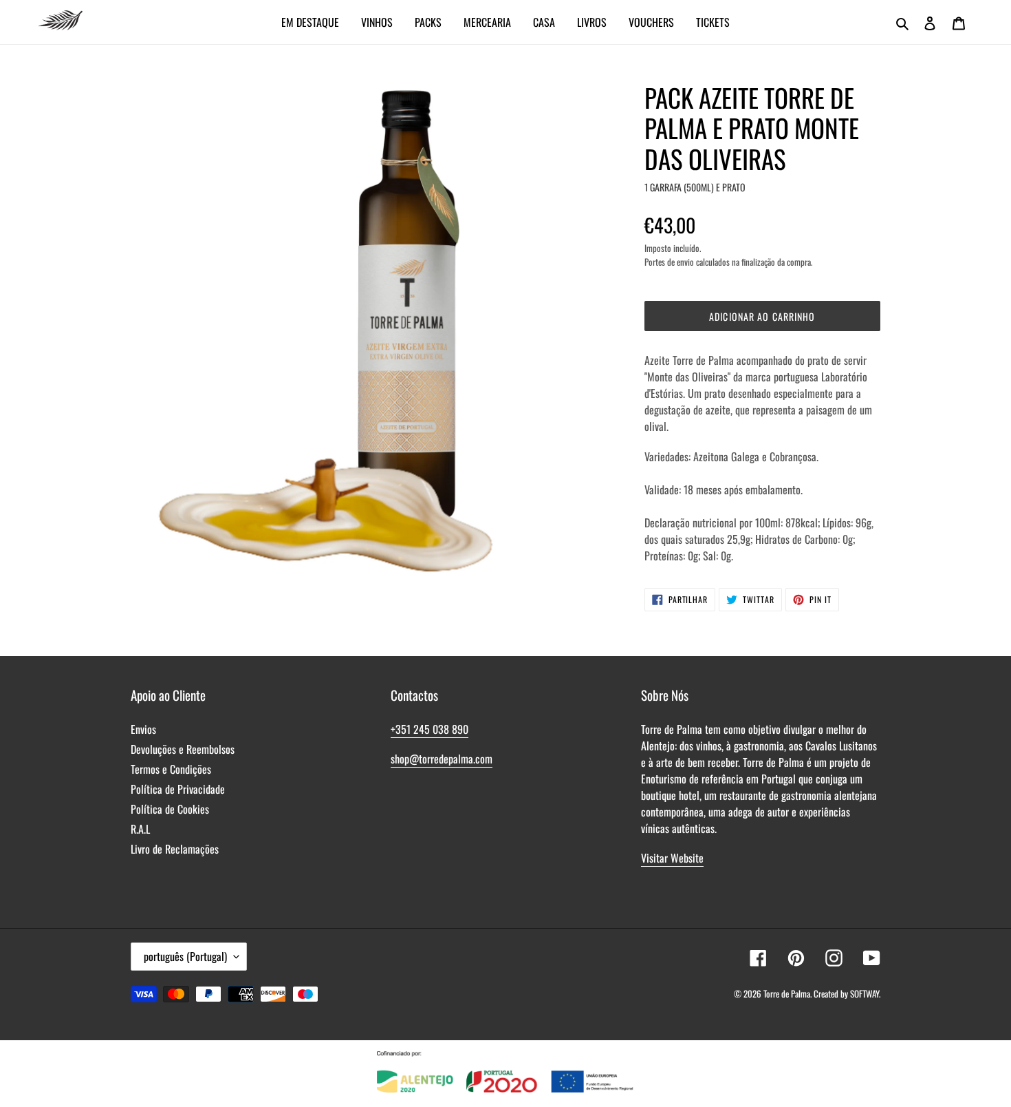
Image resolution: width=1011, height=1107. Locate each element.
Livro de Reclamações (175, 849)
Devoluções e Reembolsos (183, 749)
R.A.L (140, 829)
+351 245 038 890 (429, 729)
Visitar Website (672, 858)
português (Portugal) (185, 956)
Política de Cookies (170, 809)
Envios (143, 729)
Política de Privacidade (178, 789)
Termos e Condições (171, 769)
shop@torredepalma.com (441, 758)
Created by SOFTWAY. (847, 993)
